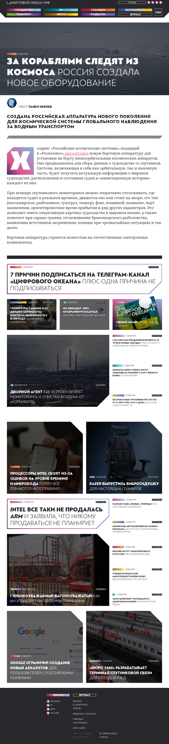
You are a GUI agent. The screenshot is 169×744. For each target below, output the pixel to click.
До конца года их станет (135, 403)
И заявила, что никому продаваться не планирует (56, 516)
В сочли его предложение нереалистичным (136, 343)
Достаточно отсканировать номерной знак (135, 529)
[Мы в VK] (152, 2)
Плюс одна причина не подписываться (83, 281)
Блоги (61, 14)
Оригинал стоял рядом (134, 602)
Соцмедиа (98, 10)
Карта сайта (79, 728)
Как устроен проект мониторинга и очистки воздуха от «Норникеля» (47, 397)
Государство (24, 10)
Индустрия (119, 336)
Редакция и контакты (84, 714)
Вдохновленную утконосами (130, 576)
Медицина (118, 569)
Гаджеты (15, 467)
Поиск (132, 2)
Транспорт (23, 14)
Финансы (118, 365)
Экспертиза (20, 385)
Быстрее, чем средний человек (84, 312)
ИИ (61, 10)
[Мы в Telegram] (148, 2)
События (23, 54)
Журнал (135, 14)
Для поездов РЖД (120, 673)
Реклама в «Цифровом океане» (80, 705)
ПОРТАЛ (58, 695)
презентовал (76, 154)
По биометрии (135, 373)
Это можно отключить (29, 315)
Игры (92, 477)
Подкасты (98, 14)
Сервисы (12, 54)
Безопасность (135, 10)
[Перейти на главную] (28, 2)
